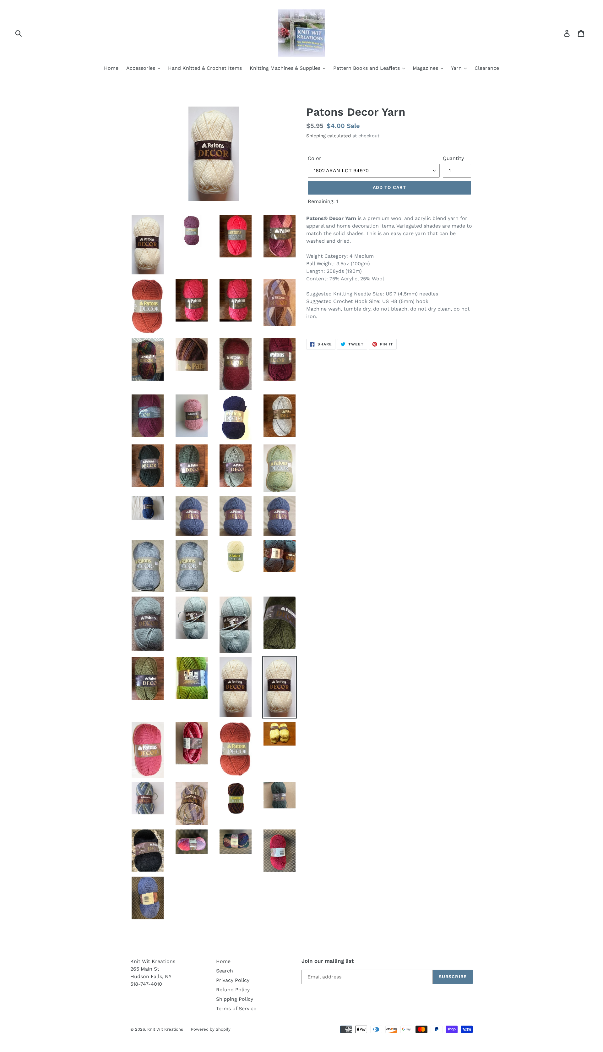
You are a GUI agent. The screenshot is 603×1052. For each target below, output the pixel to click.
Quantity (453, 158)
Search (224, 971)
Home (223, 961)
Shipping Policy (234, 999)
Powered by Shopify (211, 1029)
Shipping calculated (328, 136)
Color (314, 158)
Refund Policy (233, 990)
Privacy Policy (232, 980)
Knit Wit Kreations (165, 1029)
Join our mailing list (328, 961)
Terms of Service (236, 1008)
